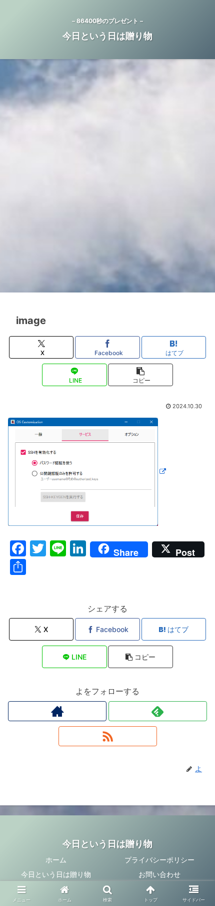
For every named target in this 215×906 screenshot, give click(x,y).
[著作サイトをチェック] (57, 711)
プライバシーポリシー (159, 859)
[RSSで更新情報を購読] (107, 736)
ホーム (56, 859)
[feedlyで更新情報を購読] (157, 711)
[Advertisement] (107, 178)
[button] (140, 375)
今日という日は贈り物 (56, 874)
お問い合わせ (159, 874)
